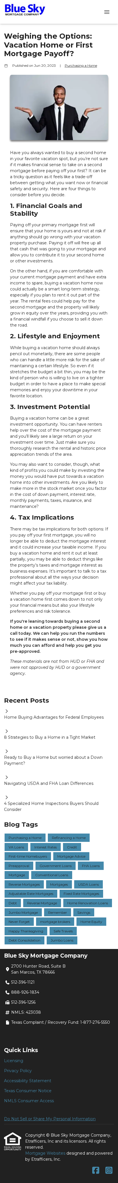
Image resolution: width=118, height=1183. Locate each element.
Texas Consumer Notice (28, 1090)
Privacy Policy (18, 1070)
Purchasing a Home (81, 66)
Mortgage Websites (45, 1153)
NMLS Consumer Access (29, 1100)
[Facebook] (96, 1170)
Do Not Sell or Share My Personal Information (50, 1118)
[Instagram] (109, 1170)
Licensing (13, 1060)
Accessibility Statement (27, 1080)
